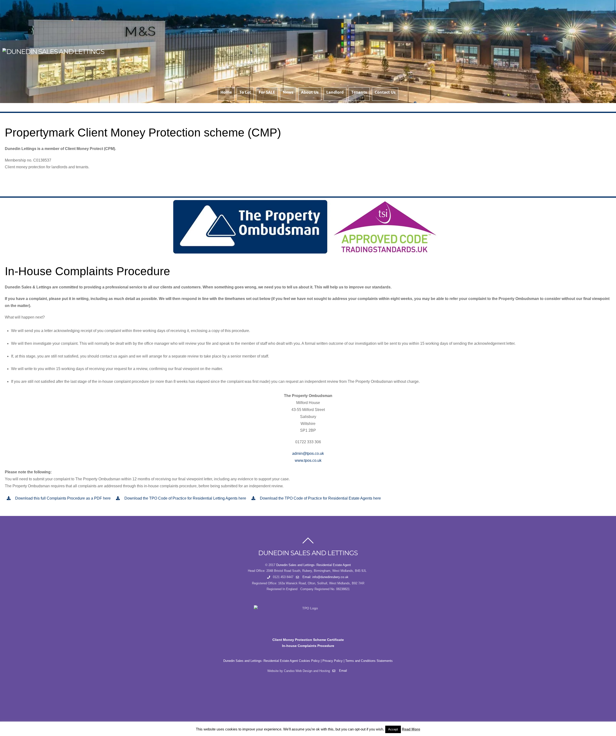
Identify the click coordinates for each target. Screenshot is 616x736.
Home (226, 92)
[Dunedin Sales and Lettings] (53, 51)
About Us (310, 92)
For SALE (267, 92)
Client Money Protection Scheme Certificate (308, 640)
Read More (411, 729)
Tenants (359, 92)
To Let (245, 92)
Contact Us (385, 92)
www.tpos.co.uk (308, 460)
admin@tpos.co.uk (308, 453)
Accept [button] (393, 729)
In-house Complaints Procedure (308, 646)
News (288, 92)
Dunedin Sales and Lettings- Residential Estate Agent (313, 565)
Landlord (335, 92)
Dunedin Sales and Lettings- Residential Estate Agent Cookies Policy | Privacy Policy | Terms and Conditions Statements (308, 661)
